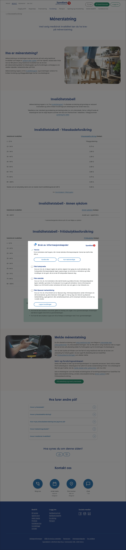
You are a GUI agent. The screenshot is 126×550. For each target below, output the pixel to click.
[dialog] (63, 275)
